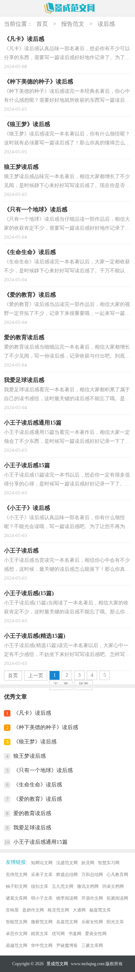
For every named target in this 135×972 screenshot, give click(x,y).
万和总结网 (92, 874)
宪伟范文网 (16, 874)
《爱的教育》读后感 (37, 799)
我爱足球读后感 (32, 827)
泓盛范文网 (67, 862)
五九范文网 (62, 886)
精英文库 (39, 933)
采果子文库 (42, 874)
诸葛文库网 (16, 898)
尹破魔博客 (67, 945)
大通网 (79, 910)
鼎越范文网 (16, 945)
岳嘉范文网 (67, 921)
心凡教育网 (117, 874)
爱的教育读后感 (32, 813)
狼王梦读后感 (29, 756)
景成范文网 (57, 963)
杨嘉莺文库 (100, 910)
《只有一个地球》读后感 (43, 770)
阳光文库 (115, 921)
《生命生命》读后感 (37, 784)
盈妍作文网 (33, 910)
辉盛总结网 (67, 874)
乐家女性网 (92, 921)
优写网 (58, 933)
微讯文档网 (88, 886)
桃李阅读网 (67, 898)
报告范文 (72, 24)
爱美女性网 (96, 933)
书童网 (74, 933)
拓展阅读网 (117, 898)
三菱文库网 (92, 945)
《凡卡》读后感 (32, 713)
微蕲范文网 (42, 921)
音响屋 (12, 910)
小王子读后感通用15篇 (40, 842)
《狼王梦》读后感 (35, 741)
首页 (42, 24)
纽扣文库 (39, 886)
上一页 (35, 675)
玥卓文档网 (113, 886)
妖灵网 (87, 862)
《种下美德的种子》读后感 (45, 727)
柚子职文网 (16, 886)
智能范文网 (16, 921)
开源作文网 (92, 898)
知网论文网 (42, 862)
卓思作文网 (16, 933)
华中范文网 (42, 945)
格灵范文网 (58, 910)
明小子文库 (42, 898)
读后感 (106, 24)
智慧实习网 (109, 862)
